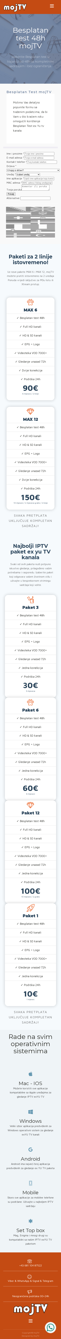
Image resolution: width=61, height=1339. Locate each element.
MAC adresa (14, 182)
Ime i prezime (15, 153)
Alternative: (13, 198)
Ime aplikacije (15, 178)
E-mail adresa (15, 157)
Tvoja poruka (14, 189)
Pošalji (11, 194)
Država (11, 166)
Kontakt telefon (17, 161)
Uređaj (11, 174)
